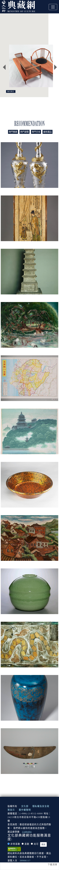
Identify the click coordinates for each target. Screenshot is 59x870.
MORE (10, 91)
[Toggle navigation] (53, 7)
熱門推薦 (13, 132)
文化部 (24, 806)
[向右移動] (55, 67)
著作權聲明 (25, 810)
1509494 (27, 832)
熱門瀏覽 (24, 132)
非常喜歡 (15, 844)
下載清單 (52, 864)
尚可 (36, 844)
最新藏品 (47, 132)
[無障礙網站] (14, 848)
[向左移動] (4, 67)
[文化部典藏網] (18, 6)
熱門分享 (36, 132)
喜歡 (27, 844)
